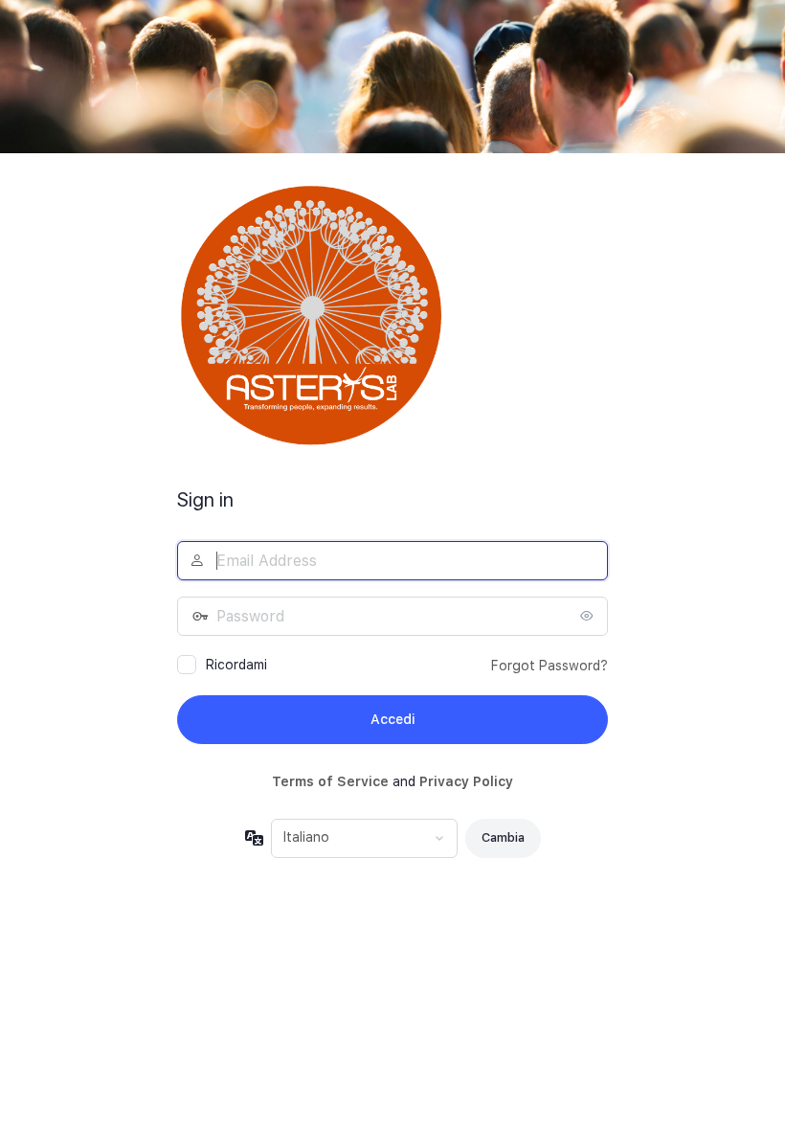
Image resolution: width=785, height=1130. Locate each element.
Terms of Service (330, 781)
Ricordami (236, 664)
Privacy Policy (466, 781)
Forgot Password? (549, 665)
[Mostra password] (589, 616)
